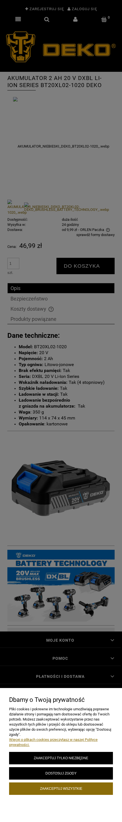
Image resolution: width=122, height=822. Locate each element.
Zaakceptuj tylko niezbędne (61, 758)
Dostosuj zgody (61, 773)
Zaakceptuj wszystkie (61, 788)
